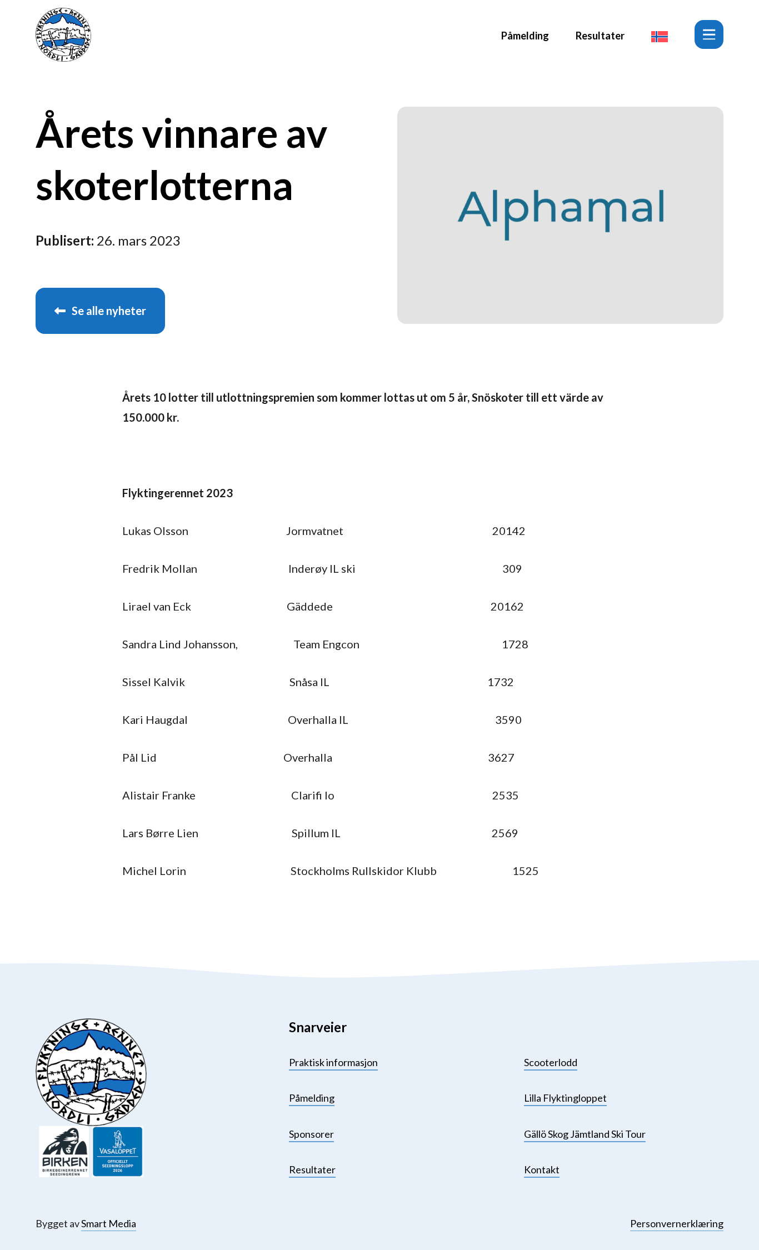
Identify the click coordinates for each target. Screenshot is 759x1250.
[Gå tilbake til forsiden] (63, 35)
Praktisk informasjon (333, 1062)
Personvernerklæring (676, 1223)
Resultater (600, 35)
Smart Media (108, 1223)
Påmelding (525, 35)
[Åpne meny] (709, 34)
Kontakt (542, 1169)
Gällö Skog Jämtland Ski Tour (585, 1134)
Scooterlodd (550, 1062)
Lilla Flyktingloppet (565, 1098)
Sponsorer (311, 1134)
